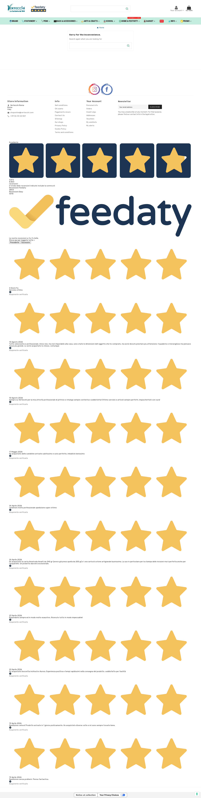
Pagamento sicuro (63, 112)
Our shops (59, 122)
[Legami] (161, 21)
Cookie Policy (60, 129)
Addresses (90, 115)
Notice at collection (86, 795)
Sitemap (58, 119)
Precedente (14, 243)
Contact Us (60, 115)
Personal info (92, 105)
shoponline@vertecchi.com (22, 113)
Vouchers (90, 119)
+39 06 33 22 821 (18, 116)
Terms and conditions (64, 132)
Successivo (25, 243)
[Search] (127, 8)
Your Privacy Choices (109, 795)
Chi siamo (59, 109)
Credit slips (91, 112)
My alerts (90, 126)
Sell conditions (61, 105)
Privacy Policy (61, 126)
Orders (89, 109)
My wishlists (91, 122)
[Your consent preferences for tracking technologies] (197, 794)
